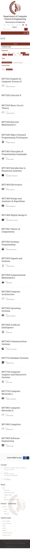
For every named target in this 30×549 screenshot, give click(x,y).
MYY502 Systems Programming (10, 243)
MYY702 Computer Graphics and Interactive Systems (14, 374)
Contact (12, 24)
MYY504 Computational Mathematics (14, 276)
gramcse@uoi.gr (7, 479)
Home (4, 24)
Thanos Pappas (19, 546)
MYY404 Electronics (12, 184)
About (8, 24)
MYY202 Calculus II (11, 95)
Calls (5, 497)
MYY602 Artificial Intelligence (11, 326)
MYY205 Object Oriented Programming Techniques (15, 136)
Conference (6, 513)
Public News (7, 490)
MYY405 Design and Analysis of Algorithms (13, 200)
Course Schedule (6, 521)
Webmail (4, 530)
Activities (4, 506)
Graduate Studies (8, 495)
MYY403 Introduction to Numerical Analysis (14, 169)
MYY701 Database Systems (15, 358)
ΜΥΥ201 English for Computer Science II (12, 80)
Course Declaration (6, 523)
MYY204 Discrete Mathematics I (10, 123)
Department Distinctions (9, 499)
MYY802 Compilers (11, 424)
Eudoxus (4, 528)
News (3, 487)
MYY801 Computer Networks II (11, 409)
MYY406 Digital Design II (14, 215)
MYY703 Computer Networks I (11, 392)
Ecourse (4, 525)
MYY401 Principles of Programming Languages (14, 152)
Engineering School (6, 535)
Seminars (6, 509)
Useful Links (18, 24)
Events (5, 511)
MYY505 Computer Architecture (11, 293)
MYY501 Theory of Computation (11, 230)
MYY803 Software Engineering (11, 439)
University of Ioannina (7, 532)
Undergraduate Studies (9, 492)
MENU (2, 38)
